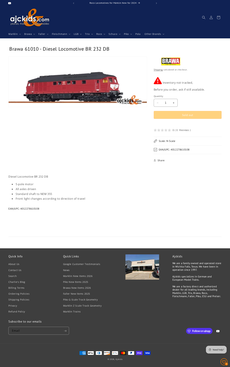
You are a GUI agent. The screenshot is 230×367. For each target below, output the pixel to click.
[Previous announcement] (73, 3)
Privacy (12, 305)
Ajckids (119, 359)
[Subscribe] (65, 331)
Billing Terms (16, 287)
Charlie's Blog (16, 281)
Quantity (158, 96)
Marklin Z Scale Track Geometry (82, 305)
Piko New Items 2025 (75, 281)
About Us (14, 264)
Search (12, 276)
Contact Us (15, 270)
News (66, 270)
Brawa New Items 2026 (77, 287)
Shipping (158, 69)
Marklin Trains (72, 311)
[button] (14, 34)
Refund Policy (16, 311)
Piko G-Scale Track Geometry (80, 299)
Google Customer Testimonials (81, 264)
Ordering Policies (18, 293)
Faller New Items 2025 (76, 293)
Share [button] (161, 160)
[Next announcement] (156, 3)
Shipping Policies (18, 299)
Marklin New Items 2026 (78, 276)
